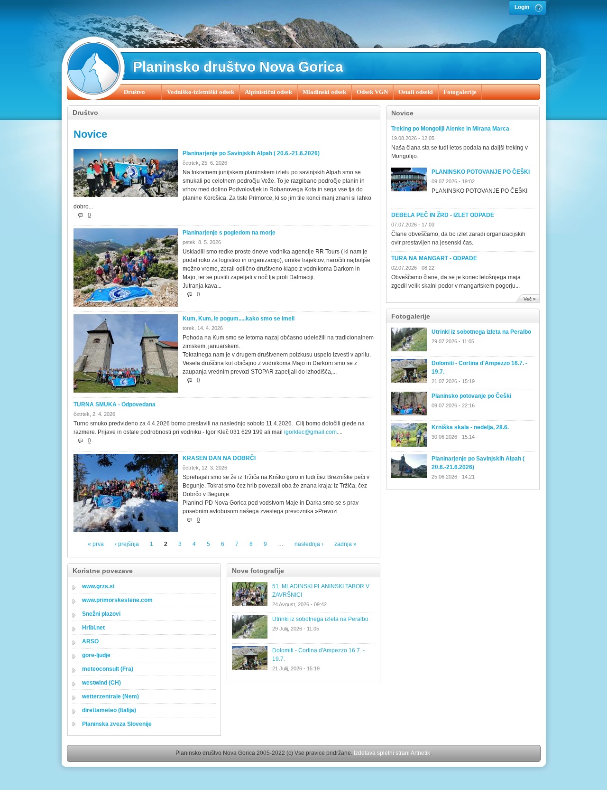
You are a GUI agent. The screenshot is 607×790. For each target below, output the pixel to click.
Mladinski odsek (324, 91)
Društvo (134, 91)
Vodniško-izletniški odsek (200, 91)
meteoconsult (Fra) (107, 669)
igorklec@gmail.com (310, 432)
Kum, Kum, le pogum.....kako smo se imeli (238, 318)
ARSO (90, 641)
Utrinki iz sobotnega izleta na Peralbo (481, 332)
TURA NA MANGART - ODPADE (434, 258)
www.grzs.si (98, 586)
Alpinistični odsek (268, 91)
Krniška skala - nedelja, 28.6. (470, 427)
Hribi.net (93, 627)
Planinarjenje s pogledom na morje (229, 232)
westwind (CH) (101, 682)
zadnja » (345, 544)
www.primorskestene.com (117, 600)
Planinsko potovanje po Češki (471, 396)
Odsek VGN (372, 91)
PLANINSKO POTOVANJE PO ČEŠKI (481, 172)
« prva (96, 544)
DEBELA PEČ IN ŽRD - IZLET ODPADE (442, 215)
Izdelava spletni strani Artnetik (392, 753)
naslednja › (308, 544)
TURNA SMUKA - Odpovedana (115, 404)
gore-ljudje (96, 655)
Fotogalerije (460, 91)
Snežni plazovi (101, 614)
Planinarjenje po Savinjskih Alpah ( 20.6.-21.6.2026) (251, 153)
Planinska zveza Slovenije (117, 724)
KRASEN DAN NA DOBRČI (219, 458)
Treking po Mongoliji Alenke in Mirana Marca (450, 128)
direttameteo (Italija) (109, 710)
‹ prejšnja (127, 544)
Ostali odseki (415, 91)
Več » (530, 298)
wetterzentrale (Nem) (110, 696)
